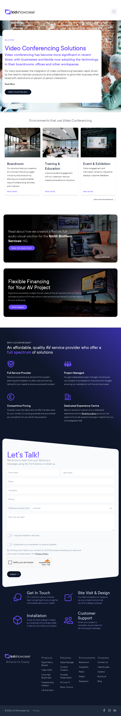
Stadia (82, 676)
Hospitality (84, 667)
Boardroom (84, 662)
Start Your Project (18, 92)
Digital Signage (67, 662)
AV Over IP (65, 682)
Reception (84, 681)
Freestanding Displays (47, 684)
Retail (81, 672)
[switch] (9, 535)
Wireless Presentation (66, 676)
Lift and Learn (47, 690)
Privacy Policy (42, 554)
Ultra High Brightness (46, 676)
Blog (100, 681)
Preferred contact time (18, 508)
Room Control (66, 687)
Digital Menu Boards (47, 664)
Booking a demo (89, 413)
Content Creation (64, 668)
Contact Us (103, 662)
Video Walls (46, 670)
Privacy (36, 710)
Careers (101, 672)
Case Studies (103, 667)
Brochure (102, 676)
